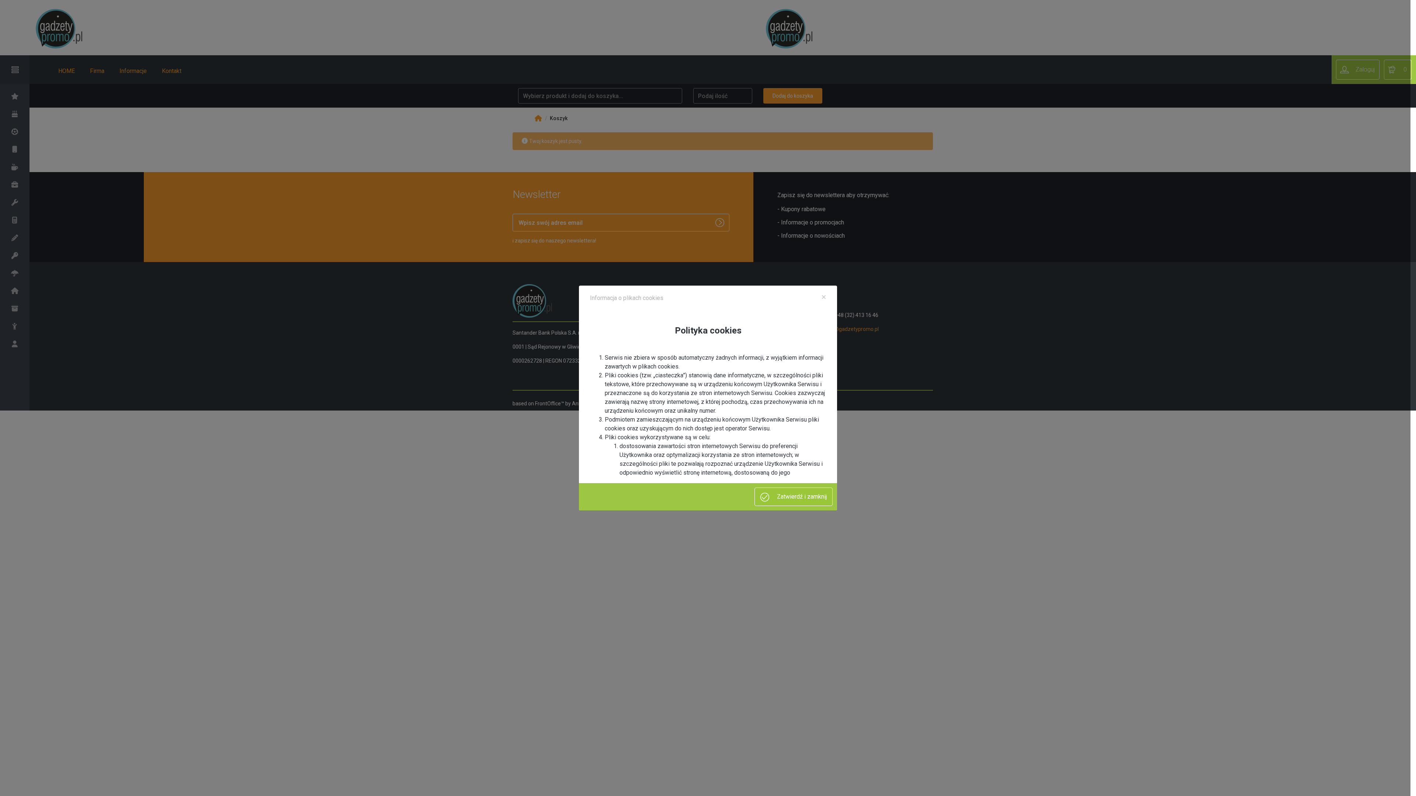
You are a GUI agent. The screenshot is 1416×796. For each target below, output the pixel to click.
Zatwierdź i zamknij (801, 496)
